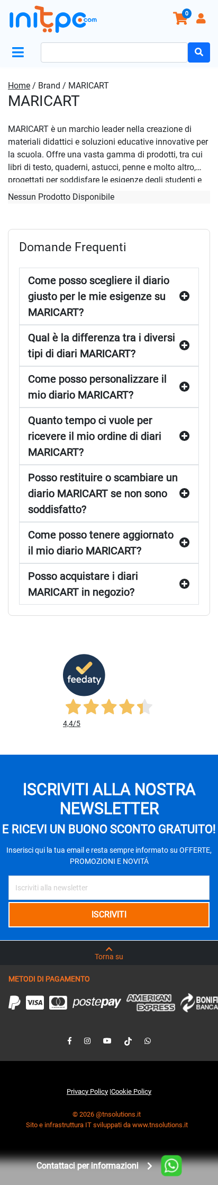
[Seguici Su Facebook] (69, 1040)
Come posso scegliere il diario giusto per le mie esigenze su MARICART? (98, 296)
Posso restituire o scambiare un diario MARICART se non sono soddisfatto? (103, 493)
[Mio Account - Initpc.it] (202, 20)
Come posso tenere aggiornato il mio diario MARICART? (101, 542)
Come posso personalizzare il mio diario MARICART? (97, 387)
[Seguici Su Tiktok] (128, 1040)
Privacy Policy (87, 1091)
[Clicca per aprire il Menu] (20, 53)
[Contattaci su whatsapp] (147, 1040)
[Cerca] (199, 52)
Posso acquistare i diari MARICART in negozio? (83, 584)
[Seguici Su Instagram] (87, 1040)
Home (19, 86)
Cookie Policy (131, 1091)
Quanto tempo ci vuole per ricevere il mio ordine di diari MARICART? (94, 436)
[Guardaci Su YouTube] (107, 1040)
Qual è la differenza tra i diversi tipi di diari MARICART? (101, 345)
